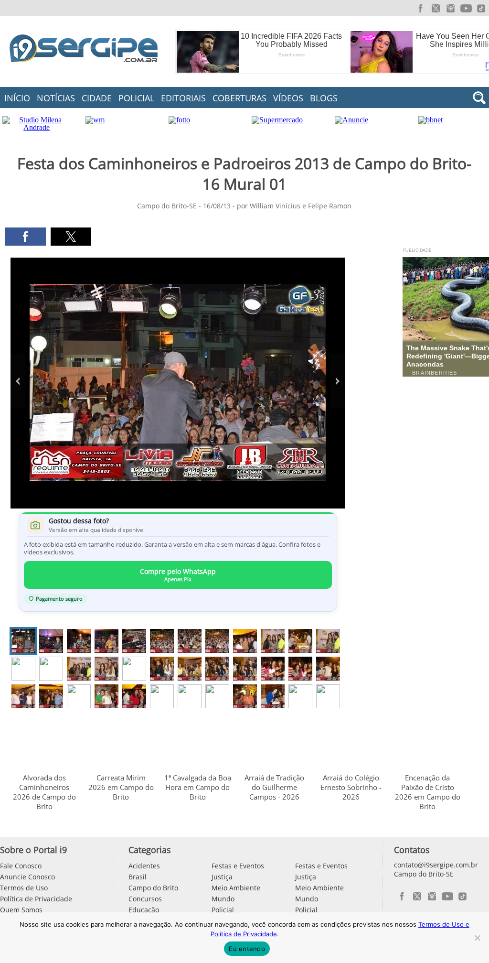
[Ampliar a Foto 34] (273, 696)
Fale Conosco (21, 865)
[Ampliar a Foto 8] (217, 641)
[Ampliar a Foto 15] (79, 668)
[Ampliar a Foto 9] (245, 641)
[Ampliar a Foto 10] (273, 641)
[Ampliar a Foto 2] (51, 641)
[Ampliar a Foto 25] (23, 696)
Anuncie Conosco (27, 876)
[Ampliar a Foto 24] (328, 668)
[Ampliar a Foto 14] (51, 668)
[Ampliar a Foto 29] (134, 696)
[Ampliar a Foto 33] (245, 696)
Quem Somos (21, 909)
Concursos (145, 898)
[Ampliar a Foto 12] (328, 641)
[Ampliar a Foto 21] (245, 668)
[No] (477, 937)
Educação (143, 909)
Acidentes (144, 865)
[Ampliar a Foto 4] (106, 641)
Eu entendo (247, 948)
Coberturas (239, 98)
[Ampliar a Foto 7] (189, 641)
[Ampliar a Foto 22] (273, 668)
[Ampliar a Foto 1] (23, 641)
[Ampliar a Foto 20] (217, 668)
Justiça (222, 876)
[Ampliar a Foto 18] (162, 668)
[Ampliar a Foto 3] (79, 641)
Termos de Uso (24, 887)
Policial (136, 98)
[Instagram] (450, 8)
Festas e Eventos (238, 865)
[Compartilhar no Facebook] (25, 236)
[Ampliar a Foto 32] (217, 696)
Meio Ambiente (236, 887)
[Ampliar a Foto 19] (189, 668)
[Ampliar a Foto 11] (300, 641)
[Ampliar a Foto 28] (106, 696)
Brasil (137, 876)
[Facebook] (420, 8)
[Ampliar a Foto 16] (106, 668)
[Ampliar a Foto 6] (162, 641)
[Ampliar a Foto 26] (51, 696)
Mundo (223, 898)
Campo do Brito (153, 887)
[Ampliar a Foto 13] (23, 668)
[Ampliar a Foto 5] (134, 641)
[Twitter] (435, 8)
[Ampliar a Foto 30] (162, 696)
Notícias (56, 98)
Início (17, 98)
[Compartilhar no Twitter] (71, 236)
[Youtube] (466, 8)
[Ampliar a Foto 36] (328, 696)
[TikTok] (481, 8)
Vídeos (288, 98)
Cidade (97, 98)
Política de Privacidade (36, 898)
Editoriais (183, 98)
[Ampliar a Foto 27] (79, 696)
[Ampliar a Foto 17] (134, 668)
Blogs (324, 98)
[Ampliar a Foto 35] (300, 696)
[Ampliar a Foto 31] (189, 696)
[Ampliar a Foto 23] (300, 668)
